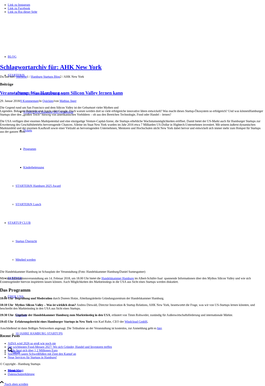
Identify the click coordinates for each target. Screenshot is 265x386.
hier (159, 328)
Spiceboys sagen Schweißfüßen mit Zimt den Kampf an (42, 354)
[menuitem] (136, 370)
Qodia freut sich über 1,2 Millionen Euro (33, 350)
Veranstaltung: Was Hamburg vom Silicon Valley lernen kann (61, 92)
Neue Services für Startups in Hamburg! (32, 357)
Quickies (47, 101)
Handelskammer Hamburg (117, 278)
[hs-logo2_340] (29, 35)
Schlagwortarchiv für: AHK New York (51, 67)
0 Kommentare (29, 101)
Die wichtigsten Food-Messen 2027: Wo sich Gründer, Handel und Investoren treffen (60, 347)
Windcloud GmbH (136, 321)
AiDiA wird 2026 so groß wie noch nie (32, 343)
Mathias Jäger (68, 101)
